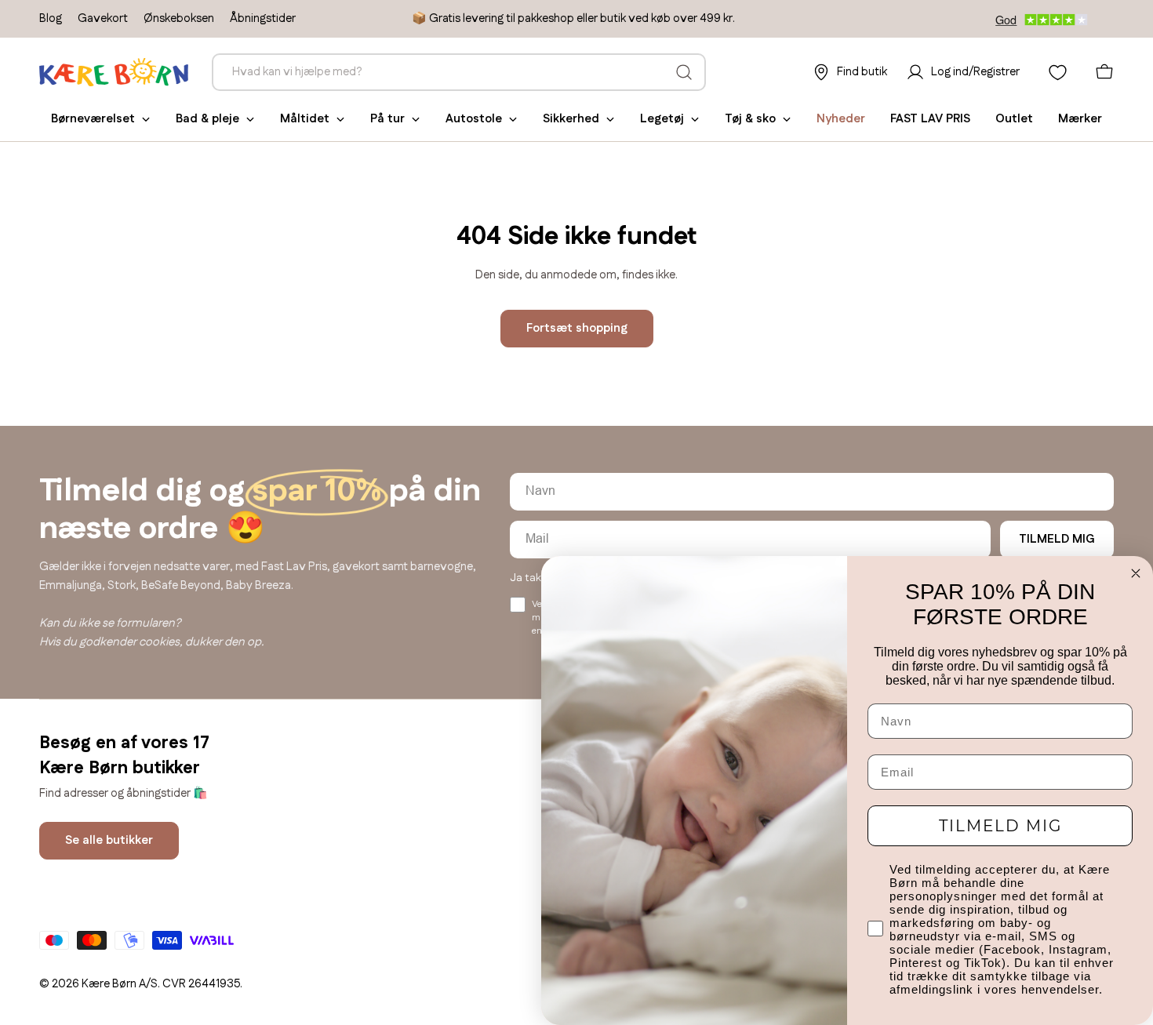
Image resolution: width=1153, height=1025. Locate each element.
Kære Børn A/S (120, 984)
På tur (387, 119)
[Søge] (684, 72)
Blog (50, 18)
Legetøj (662, 119)
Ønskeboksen (179, 18)
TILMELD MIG (1057, 539)
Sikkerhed (571, 119)
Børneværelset (93, 119)
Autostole (474, 119)
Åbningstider (263, 18)
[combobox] (459, 72)
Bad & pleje (207, 119)
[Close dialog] (1135, 573)
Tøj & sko (750, 119)
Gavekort (103, 18)
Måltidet (304, 119)
